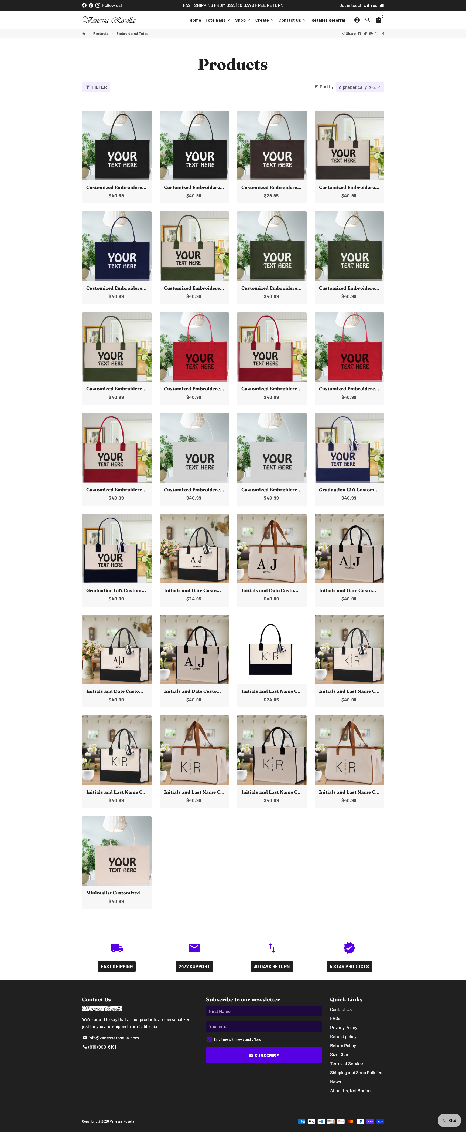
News (335, 1081)
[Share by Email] (382, 33)
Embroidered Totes (132, 33)
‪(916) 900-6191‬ (99, 1046)
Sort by (324, 86)
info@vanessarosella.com (111, 1037)
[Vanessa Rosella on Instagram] (97, 5)
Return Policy (343, 1045)
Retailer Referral (328, 19)
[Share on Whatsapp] (376, 33)
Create (265, 19)
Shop (243, 19)
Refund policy (343, 1036)
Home (195, 19)
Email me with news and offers (237, 1039)
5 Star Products (349, 966)
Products (101, 33)
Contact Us (292, 19)
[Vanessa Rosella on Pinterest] (91, 5)
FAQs (335, 1018)
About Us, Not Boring (350, 1090)
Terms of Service (346, 1063)
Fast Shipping (117, 966)
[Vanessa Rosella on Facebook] (84, 5)
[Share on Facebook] (359, 33)
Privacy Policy (343, 1027)
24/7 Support (194, 966)
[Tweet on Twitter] (365, 33)
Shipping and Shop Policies (356, 1072)
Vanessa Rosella (122, 1121)
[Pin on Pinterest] (371, 33)
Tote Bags (218, 19)
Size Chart (340, 1054)
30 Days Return (272, 966)
